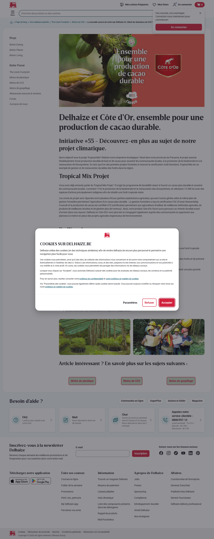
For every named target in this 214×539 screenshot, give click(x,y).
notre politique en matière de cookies (122, 279)
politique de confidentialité (91, 279)
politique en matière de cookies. (59, 287)
